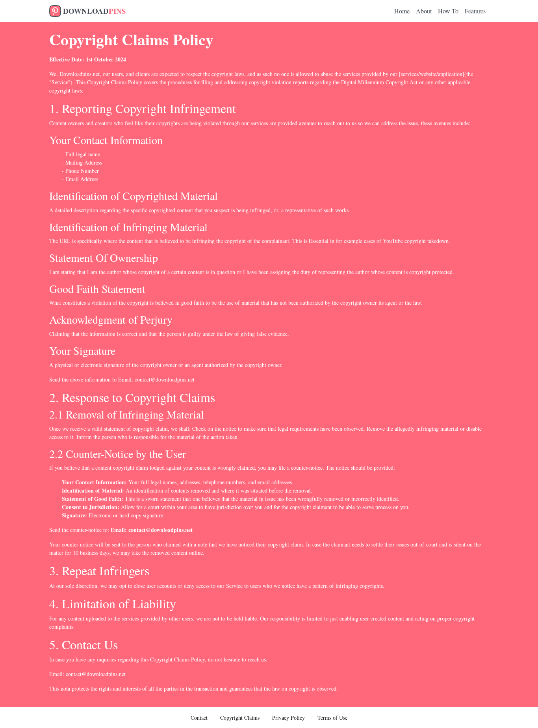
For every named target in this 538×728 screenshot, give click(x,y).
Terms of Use (332, 717)
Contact (199, 717)
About (424, 11)
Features (475, 11)
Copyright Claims (240, 717)
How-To (448, 11)
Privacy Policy (288, 717)
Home (402, 11)
